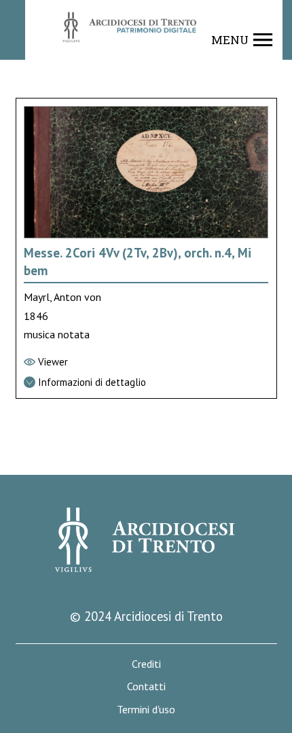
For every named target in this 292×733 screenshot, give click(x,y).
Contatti (146, 686)
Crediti (146, 664)
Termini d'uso (146, 709)
